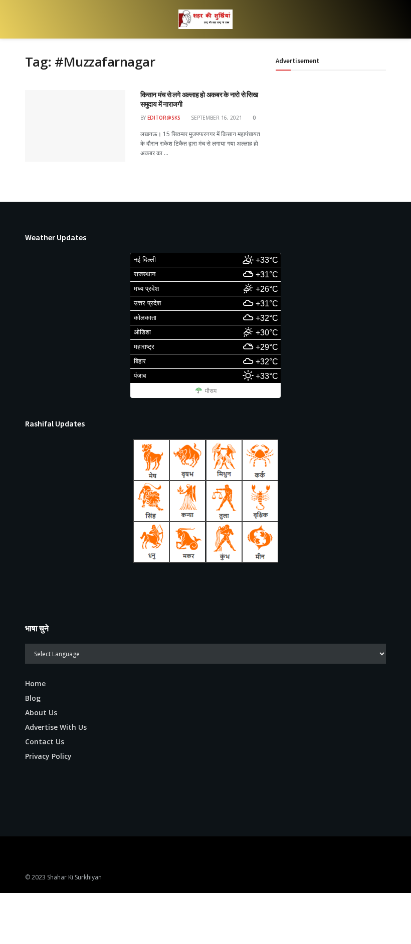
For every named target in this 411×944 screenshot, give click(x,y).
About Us (41, 712)
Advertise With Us (56, 727)
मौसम (211, 390)
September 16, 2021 (215, 117)
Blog (33, 698)
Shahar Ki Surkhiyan (74, 877)
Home (35, 683)
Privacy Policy (48, 756)
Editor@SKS (163, 117)
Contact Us (44, 741)
